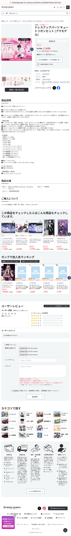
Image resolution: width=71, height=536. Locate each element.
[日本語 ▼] (54, 7)
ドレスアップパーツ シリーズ (12, 173)
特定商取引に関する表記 (38, 524)
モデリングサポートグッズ (50, 82)
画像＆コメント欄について (20, 310)
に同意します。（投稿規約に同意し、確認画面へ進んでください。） (36, 391)
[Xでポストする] (54, 88)
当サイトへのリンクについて (55, 524)
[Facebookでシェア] (58, 88)
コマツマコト (46, 79)
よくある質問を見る (34, 491)
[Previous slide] (2, 234)
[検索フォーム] (64, 7)
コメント (8, 366)
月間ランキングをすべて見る (29, 261)
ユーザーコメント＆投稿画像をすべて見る (56, 306)
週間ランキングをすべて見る (10, 261)
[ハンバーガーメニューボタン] (68, 7)
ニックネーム (9, 360)
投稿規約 (16, 391)
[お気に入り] (58, 7)
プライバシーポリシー (23, 524)
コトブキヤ (45, 74)
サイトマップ (35, 529)
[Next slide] (32, 49)
